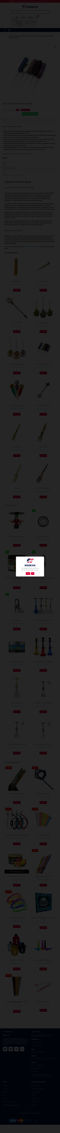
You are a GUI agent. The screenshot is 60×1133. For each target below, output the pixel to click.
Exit (33, 573)
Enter (28, 573)
